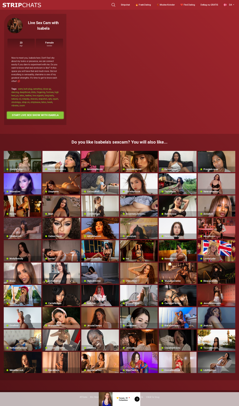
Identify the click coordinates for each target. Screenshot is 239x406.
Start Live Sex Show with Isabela (35, 115)
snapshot (42, 99)
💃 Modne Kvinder (165, 4)
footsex (50, 92)
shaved (33, 99)
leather (28, 95)
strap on (25, 102)
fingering (41, 92)
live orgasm (38, 95)
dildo (33, 92)
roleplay (25, 99)
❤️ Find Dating (187, 4)
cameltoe (37, 89)
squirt (55, 99)
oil (20, 99)
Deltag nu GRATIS (209, 4)
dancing (15, 92)
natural (14, 99)
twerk (50, 102)
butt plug (28, 89)
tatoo (43, 102)
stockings (16, 102)
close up (47, 89)
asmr (20, 89)
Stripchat (125, 4)
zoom (22, 105)
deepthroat (25, 92)
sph (50, 99)
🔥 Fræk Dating (143, 4)
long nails (49, 95)
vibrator (14, 105)
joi (17, 95)
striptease (35, 102)
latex (22, 95)
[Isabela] (15, 26)
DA (229, 4)
